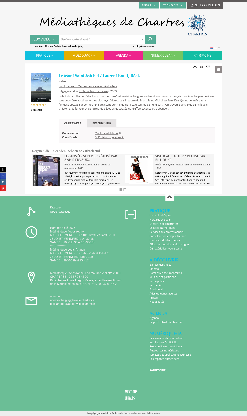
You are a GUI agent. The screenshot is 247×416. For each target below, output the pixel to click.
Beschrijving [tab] (101, 123)
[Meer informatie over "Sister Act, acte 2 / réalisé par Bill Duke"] (139, 169)
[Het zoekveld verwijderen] (143, 39)
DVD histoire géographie (109, 137)
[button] (41, 87)
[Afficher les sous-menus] (154, 5)
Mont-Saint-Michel (106, 133)
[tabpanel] (123, 128)
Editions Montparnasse (93, 91)
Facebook (55, 207)
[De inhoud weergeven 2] (125, 189)
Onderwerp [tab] (72, 123)
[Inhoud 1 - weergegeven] (121, 189)
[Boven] (169, 197)
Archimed (117, 413)
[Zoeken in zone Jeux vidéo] (150, 39)
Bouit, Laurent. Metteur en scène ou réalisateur (88, 86)
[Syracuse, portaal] (123, 25)
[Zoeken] (120, 133)
